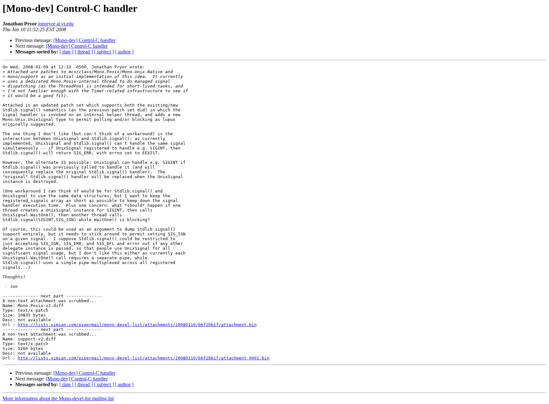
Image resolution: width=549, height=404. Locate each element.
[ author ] (124, 51)
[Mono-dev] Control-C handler (84, 40)
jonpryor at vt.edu (56, 23)
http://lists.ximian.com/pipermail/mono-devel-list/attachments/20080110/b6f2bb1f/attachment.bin (137, 324)
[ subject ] (104, 51)
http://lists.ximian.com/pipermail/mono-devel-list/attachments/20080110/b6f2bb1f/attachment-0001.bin (143, 358)
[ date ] (66, 51)
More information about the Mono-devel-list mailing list (58, 398)
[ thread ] (84, 51)
